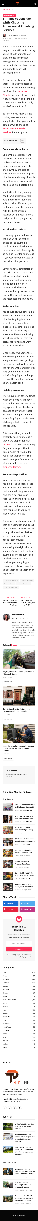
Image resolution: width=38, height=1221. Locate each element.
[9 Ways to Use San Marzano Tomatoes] (8, 864)
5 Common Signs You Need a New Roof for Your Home (10, 603)
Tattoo (5, 1034)
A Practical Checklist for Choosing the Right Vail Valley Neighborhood (24, 1198)
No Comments (24, 38)
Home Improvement (9, 15)
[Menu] (3, 3)
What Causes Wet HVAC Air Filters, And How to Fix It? (28, 603)
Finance (5, 993)
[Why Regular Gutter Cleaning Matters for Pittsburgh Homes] (19, 659)
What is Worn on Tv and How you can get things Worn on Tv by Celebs (24, 818)
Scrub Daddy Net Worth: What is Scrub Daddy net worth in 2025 (24, 875)
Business (6, 979)
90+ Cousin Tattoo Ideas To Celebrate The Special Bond (24, 841)
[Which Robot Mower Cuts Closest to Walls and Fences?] (8, 1126)
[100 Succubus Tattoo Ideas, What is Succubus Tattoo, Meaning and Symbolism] (8, 887)
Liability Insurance (27, 580)
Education (6, 983)
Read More (8, 682)
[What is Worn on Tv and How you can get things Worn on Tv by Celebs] (8, 819)
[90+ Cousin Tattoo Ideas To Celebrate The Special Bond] (8, 842)
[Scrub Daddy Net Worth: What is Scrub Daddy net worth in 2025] (8, 876)
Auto (4, 972)
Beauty (5, 976)
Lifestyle (5, 1013)
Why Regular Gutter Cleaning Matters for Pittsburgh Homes (23, 1185)
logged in (17, 775)
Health (5, 996)
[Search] (35, 3)
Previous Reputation (23, 584)
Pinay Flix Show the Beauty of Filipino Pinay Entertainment (24, 830)
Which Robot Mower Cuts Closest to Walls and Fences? (24, 1126)
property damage (12, 467)
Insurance (6, 1007)
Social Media (7, 1027)
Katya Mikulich (13, 35)
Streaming (6, 1030)
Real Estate (6, 1024)
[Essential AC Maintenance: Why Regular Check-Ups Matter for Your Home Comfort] (19, 733)
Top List (5, 1041)
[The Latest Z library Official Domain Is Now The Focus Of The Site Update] (8, 1171)
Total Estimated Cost (11, 587)
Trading (5, 1044)
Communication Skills (11, 580)
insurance (8, 444)
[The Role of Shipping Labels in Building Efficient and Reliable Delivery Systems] (8, 1136)
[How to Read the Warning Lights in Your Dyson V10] (8, 807)
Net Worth (6, 1017)
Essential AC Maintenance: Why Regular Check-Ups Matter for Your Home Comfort (18, 748)
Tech (4, 1037)
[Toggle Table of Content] (21, 141)
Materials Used (9, 584)
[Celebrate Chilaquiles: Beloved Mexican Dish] (8, 853)
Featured (6, 990)
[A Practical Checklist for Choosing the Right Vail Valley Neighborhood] (8, 1198)
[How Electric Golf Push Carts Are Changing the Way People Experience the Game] (8, 1149)
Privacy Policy (20, 957)
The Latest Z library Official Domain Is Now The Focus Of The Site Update (25, 1171)
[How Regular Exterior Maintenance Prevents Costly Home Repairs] (19, 696)
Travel (5, 1047)
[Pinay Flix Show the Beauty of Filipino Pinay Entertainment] (8, 830)
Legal (4, 1010)
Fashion (5, 986)
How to (5, 1003)
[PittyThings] (19, 3)
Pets (4, 1020)
